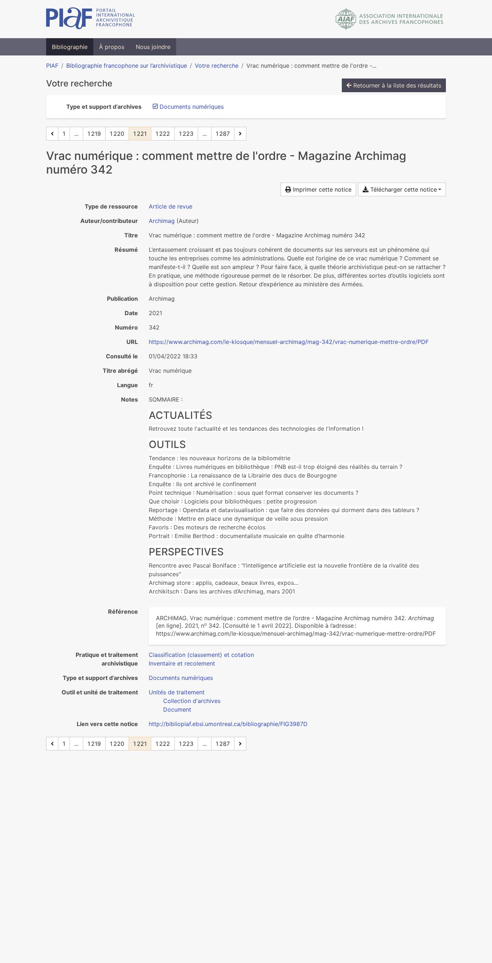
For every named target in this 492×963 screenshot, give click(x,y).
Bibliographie (70, 46)
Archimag (162, 220)
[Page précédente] (52, 133)
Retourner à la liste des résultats (396, 85)
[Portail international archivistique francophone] (90, 19)
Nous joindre (153, 46)
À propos (111, 46)
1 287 (223, 133)
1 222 (163, 133)
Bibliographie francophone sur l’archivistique (126, 65)
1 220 (117, 133)
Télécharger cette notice (402, 189)
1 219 (94, 133)
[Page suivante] (240, 133)
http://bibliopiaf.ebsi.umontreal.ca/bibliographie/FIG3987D (228, 723)
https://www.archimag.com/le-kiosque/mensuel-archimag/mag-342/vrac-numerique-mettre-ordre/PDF (289, 341)
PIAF (52, 65)
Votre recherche (216, 65)
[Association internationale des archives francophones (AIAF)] (389, 19)
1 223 (186, 133)
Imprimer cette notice (321, 189)
